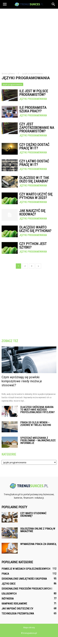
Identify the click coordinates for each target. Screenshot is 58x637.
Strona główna (8, 73)
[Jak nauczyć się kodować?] (10, 215)
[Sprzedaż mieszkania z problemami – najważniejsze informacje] (10, 442)
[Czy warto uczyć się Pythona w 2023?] (10, 198)
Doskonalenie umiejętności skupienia (24, 578)
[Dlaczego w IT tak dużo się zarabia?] (10, 182)
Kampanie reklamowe (14, 603)
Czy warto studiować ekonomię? (33, 514)
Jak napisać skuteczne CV (17, 608)
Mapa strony (29, 627)
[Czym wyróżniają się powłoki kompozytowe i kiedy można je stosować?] (29, 359)
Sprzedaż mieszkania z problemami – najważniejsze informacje (38, 440)
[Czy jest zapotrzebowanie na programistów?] (10, 128)
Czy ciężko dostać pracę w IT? (34, 146)
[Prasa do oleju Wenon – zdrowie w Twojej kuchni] (10, 426)
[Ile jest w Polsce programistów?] (10, 95)
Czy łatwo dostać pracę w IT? (34, 163)
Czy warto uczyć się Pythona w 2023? (36, 196)
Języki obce (8, 583)
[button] (53, 4)
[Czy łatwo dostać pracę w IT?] (10, 165)
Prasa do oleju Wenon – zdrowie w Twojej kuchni (35, 424)
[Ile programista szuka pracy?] (10, 112)
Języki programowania (12, 84)
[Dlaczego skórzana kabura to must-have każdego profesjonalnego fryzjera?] (10, 411)
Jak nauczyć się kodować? (32, 212)
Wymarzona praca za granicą (38, 544)
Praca (5, 573)
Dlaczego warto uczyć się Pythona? (35, 229)
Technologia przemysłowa (18, 613)
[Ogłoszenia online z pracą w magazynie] (10, 533)
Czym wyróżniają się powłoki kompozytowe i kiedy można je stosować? (22, 381)
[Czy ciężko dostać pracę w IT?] (10, 149)
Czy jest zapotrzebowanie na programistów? (36, 127)
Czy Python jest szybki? (33, 245)
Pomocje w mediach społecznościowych (26, 568)
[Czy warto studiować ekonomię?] (10, 517)
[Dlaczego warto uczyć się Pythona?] (10, 231)
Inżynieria (8, 598)
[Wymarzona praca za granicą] (10, 548)
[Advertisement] (29, 39)
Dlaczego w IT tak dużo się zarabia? (34, 179)
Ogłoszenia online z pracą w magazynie (37, 530)
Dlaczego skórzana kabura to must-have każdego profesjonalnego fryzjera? (37, 410)
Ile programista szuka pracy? (32, 109)
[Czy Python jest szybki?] (10, 248)
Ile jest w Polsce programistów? (33, 93)
